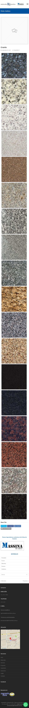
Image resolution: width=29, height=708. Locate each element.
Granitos (3, 566)
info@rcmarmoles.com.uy (22, 704)
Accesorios (3, 670)
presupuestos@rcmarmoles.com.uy (9, 620)
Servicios (3, 662)
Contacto (3, 676)
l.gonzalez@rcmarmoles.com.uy (8, 613)
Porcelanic (4, 557)
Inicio (2, 657)
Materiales (3, 660)
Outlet (2, 673)
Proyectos (25, 580)
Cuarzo (3, 560)
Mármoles (4, 563)
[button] (4, 526)
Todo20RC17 (17, 50)
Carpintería (3, 668)
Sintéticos (4, 569)
